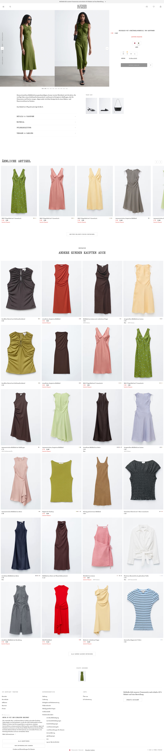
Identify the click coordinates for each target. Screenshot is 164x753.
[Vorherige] (2, 48)
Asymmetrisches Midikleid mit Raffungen (13, 447)
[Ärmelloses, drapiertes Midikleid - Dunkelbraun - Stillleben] (62, 353)
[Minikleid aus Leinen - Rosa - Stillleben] (102, 546)
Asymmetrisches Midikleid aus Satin (12, 511)
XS (123, 53)
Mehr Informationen (8, 734)
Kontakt (4, 696)
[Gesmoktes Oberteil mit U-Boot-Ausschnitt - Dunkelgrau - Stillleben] (143, 481)
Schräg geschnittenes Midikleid (92, 511)
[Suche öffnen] (10, 6)
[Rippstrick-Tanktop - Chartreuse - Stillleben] (62, 481)
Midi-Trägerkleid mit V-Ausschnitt (11, 218)
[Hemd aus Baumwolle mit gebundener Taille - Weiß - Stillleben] (143, 546)
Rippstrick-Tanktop (48, 511)
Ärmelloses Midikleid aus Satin (92, 447)
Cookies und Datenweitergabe (50, 726)
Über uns (85, 696)
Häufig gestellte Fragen (48, 708)
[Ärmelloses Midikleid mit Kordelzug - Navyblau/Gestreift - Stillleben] (21, 610)
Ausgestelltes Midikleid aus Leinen (134, 319)
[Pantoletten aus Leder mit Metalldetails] (104, 106)
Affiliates (4, 702)
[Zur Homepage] (82, 6)
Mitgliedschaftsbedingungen (50, 723)
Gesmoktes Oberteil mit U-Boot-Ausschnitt (136, 511)
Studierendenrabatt (47, 714)
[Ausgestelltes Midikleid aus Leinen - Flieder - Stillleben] (143, 417)
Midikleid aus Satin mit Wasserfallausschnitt (55, 575)
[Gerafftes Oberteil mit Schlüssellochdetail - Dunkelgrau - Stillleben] (21, 289)
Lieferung (45, 699)
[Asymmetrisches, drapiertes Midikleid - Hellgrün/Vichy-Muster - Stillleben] (62, 417)
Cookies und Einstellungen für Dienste (24, 749)
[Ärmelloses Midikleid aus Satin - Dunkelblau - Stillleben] (21, 546)
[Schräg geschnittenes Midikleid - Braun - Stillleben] (102, 481)
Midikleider (2, 36)
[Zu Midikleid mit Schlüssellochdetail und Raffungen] (82, 676)
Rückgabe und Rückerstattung (50, 702)
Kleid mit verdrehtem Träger (91, 640)
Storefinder (5, 699)
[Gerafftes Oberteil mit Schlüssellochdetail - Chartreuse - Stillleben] (21, 353)
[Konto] (147, 6)
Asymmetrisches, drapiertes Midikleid (126, 218)
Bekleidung (2, 60)
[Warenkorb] (160, 6)
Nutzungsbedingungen (48, 736)
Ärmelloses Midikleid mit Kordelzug (12, 640)
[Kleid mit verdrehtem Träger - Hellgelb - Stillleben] (102, 610)
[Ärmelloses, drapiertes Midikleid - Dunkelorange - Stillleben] (62, 289)
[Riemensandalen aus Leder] (91, 106)
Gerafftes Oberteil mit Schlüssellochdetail (13, 319)
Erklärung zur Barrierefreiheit (50, 742)
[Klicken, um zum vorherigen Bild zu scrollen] (156, 162)
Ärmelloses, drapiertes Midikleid (51, 319)
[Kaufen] (3, 6)
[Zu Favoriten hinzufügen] (151, 65)
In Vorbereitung (87, 699)
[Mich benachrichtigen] (114, 112)
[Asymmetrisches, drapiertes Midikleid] (133, 191)
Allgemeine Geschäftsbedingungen (51, 720)
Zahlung (44, 696)
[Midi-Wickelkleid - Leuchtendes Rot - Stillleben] (62, 610)
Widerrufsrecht (46, 705)
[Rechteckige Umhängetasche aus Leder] (118, 106)
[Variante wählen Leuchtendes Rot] (135, 43)
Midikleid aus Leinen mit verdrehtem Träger (95, 319)
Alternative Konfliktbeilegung (50, 717)
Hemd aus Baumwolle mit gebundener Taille (136, 575)
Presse (4, 708)
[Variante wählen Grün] (138, 43)
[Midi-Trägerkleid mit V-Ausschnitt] (19, 191)
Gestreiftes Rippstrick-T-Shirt (132, 640)
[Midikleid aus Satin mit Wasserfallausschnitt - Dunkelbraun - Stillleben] (62, 546)
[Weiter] (107, 48)
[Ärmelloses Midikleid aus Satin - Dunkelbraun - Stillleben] (102, 417)
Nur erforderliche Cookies (24, 745)
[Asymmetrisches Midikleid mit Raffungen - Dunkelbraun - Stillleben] (21, 417)
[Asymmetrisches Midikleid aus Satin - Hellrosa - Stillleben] (21, 481)
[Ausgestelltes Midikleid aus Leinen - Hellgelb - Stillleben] (143, 289)
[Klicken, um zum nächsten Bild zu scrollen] (160, 162)
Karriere (4, 705)
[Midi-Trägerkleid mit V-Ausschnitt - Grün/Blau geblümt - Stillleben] (143, 353)
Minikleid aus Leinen (89, 575)
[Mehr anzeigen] (82, 1)
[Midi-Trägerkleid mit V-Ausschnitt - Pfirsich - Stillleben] (102, 353)
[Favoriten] (153, 6)
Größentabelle (133, 58)
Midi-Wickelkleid (47, 640)
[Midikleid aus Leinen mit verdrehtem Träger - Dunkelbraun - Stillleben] (102, 289)
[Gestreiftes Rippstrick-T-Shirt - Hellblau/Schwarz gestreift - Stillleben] (143, 610)
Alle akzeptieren (23, 741)
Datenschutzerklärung (48, 733)
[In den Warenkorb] (87, 112)
